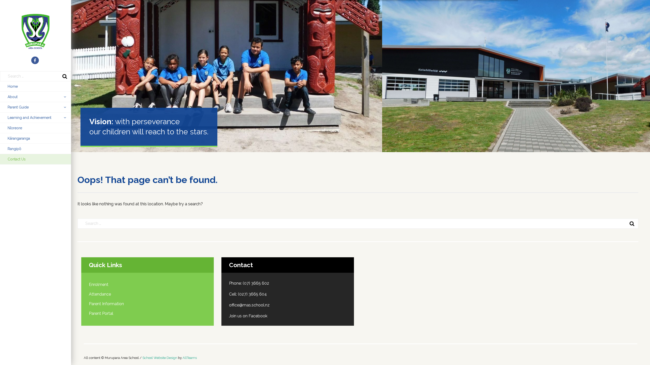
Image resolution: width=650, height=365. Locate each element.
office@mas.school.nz (249, 305)
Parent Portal (101, 313)
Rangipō (14, 149)
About (13, 97)
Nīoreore (15, 128)
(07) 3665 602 (256, 283)
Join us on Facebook (248, 316)
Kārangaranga (19, 138)
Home (13, 86)
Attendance (100, 294)
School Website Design (159, 358)
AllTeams (190, 358)
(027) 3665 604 (252, 294)
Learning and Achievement (29, 118)
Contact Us (17, 159)
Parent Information (106, 303)
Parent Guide (18, 107)
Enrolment (98, 284)
